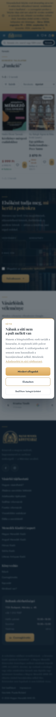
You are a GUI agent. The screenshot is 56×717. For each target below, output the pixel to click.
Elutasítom (28, 382)
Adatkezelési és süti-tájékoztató (24, 362)
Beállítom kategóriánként (28, 391)
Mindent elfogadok (28, 371)
